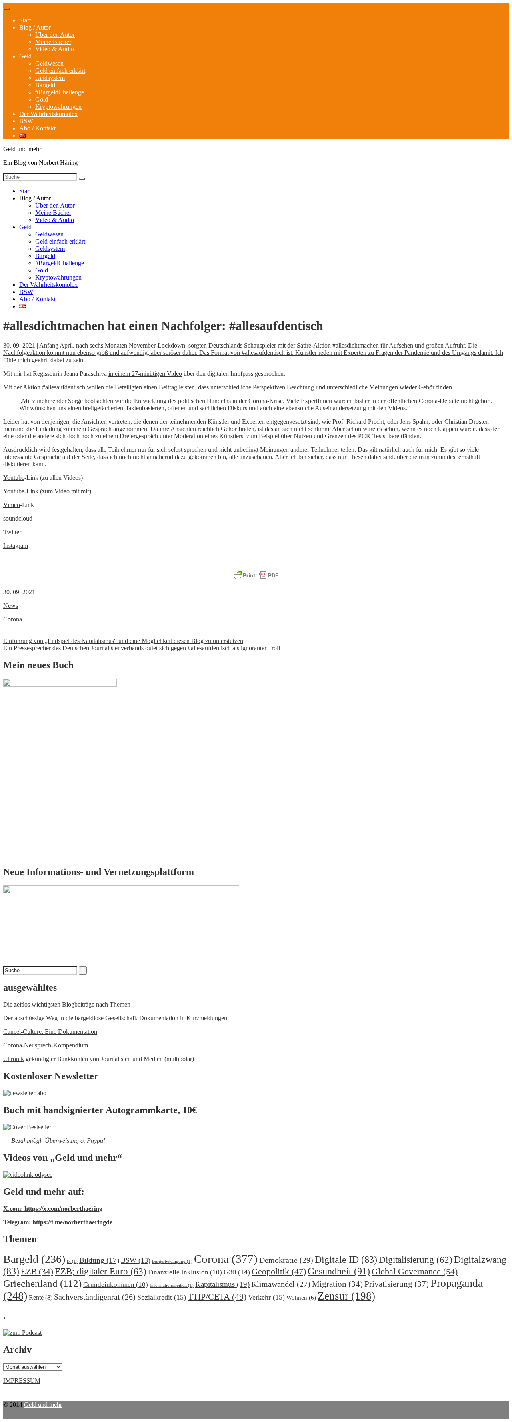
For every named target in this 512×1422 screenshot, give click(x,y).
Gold (41, 99)
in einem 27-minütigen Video (145, 373)
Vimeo (11, 504)
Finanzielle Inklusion (185, 1272)
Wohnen (301, 1297)
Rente (40, 1297)
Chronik (13, 1058)
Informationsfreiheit (172, 1285)
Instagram (15, 545)
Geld (25, 56)
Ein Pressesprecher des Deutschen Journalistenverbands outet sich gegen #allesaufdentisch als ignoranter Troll (141, 648)
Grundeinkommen (115, 1284)
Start (25, 20)
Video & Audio (54, 49)
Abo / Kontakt (37, 128)
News (10, 605)
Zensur (346, 1296)
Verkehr (266, 1297)
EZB (37, 1271)
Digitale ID (346, 1259)
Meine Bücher (53, 41)
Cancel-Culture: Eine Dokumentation (50, 1031)
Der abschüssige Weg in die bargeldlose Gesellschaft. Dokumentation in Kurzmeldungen (115, 1018)
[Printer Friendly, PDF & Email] (256, 575)
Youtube (13, 477)
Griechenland (42, 1283)
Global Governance (415, 1271)
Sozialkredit (161, 1297)
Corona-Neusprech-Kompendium (45, 1045)
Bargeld (45, 85)
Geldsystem (50, 77)
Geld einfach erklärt (60, 70)
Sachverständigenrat (95, 1296)
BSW (26, 121)
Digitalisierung (415, 1260)
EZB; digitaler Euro (100, 1271)
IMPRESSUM (21, 1380)
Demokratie (286, 1260)
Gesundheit (339, 1271)
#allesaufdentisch (63, 387)
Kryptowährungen (58, 106)
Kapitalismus (222, 1284)
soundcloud (17, 518)
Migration (337, 1284)
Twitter (12, 532)
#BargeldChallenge (59, 92)
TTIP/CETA (217, 1297)
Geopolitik (279, 1271)
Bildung (99, 1260)
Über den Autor (55, 34)
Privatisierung (396, 1284)
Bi (72, 1261)
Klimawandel (280, 1284)
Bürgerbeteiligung (172, 1261)
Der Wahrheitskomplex (48, 113)
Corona (12, 619)
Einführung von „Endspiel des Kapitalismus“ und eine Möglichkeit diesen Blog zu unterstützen (123, 640)
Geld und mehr (43, 1404)
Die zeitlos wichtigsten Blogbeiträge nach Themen (66, 1004)
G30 (237, 1272)
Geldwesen (49, 63)
